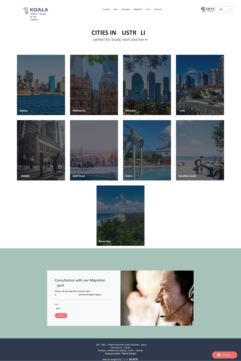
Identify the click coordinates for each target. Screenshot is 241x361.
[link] (84, 283)
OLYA (125, 359)
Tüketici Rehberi (129, 353)
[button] (61, 315)
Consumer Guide (112, 353)
